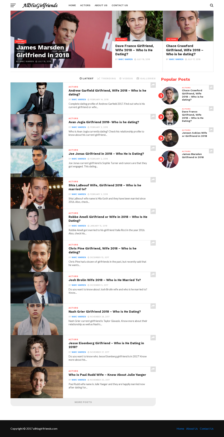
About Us (101, 5)
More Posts (83, 402)
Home (72, 5)
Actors (85, 5)
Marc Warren (125, 59)
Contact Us (120, 5)
